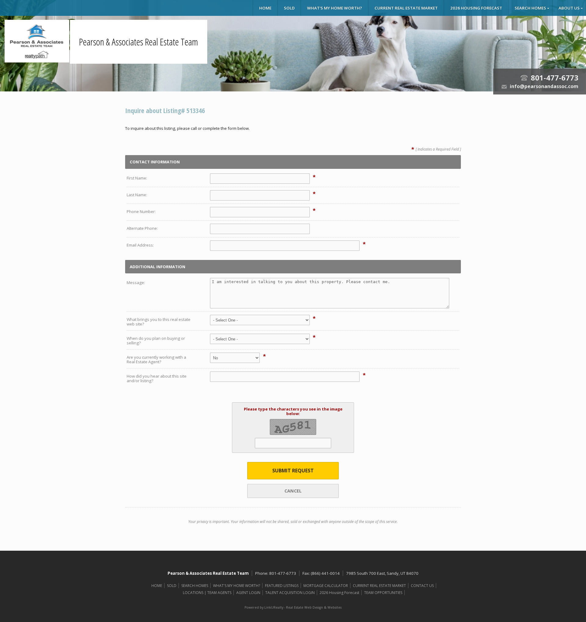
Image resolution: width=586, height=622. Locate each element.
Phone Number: (141, 211)
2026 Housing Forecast (476, 8)
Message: (136, 282)
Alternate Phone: (142, 228)
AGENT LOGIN (248, 592)
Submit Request (293, 470)
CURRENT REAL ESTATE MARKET (406, 8)
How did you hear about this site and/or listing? (156, 378)
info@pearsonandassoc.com (544, 86)
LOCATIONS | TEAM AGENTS (207, 592)
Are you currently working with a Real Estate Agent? (156, 359)
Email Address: (140, 245)
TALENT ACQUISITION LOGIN (290, 592)
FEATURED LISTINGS (281, 585)
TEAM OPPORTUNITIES (383, 592)
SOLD (289, 8)
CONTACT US (422, 585)
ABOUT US (569, 8)
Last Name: (137, 194)
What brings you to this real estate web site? (158, 322)
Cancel (293, 491)
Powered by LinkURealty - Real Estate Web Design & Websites (293, 607)
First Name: (137, 178)
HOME (265, 8)
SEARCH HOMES (530, 8)
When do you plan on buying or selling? (156, 341)
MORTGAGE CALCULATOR (325, 585)
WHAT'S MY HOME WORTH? (334, 8)
